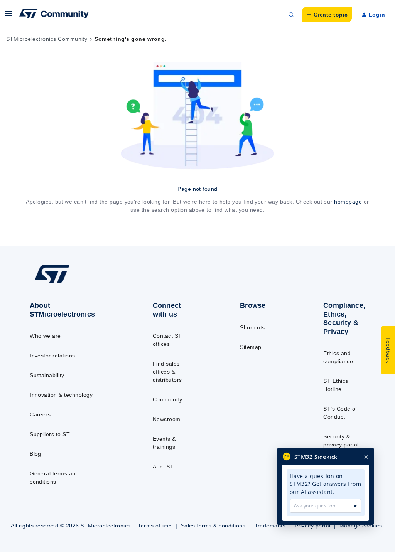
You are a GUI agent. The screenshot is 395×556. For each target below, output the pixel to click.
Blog (35, 454)
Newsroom (167, 419)
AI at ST (163, 466)
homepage (348, 202)
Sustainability (47, 375)
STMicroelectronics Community (46, 39)
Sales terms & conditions (213, 525)
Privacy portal (313, 525)
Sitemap (250, 347)
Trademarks (270, 525)
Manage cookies (360, 525)
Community (167, 399)
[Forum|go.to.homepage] (54, 15)
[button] (8, 16)
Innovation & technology (61, 395)
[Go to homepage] (70, 283)
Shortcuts (252, 327)
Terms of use (155, 525)
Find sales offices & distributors (167, 372)
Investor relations (52, 355)
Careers (40, 414)
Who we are (45, 336)
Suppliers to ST (50, 434)
